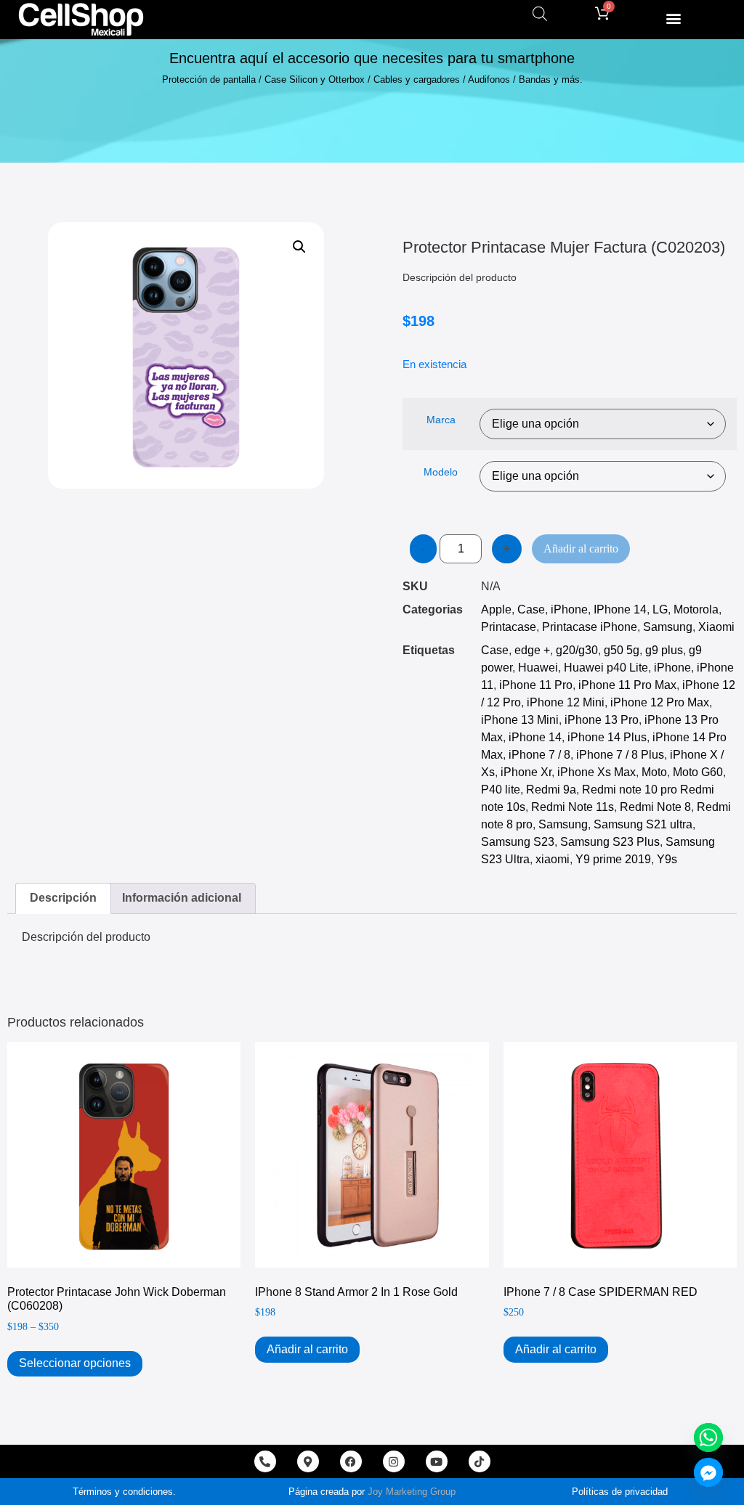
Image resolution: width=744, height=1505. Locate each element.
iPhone (569, 609)
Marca (441, 420)
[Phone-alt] (265, 1461)
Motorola (696, 609)
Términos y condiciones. (124, 1491)
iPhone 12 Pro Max (659, 702)
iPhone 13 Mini (520, 720)
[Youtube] (437, 1461)
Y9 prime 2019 (613, 859)
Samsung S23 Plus (610, 842)
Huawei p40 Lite (606, 667)
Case (531, 609)
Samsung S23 (517, 842)
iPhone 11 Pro (536, 685)
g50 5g (621, 650)
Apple (496, 609)
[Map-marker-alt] (308, 1461)
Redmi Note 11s (572, 807)
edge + (532, 650)
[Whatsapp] (708, 1437)
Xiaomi (716, 627)
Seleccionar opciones (75, 1363)
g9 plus (664, 650)
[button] (673, 18)
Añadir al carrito (580, 548)
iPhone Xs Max (596, 772)
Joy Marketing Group (412, 1491)
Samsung (667, 627)
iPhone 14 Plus (607, 737)
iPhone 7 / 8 (539, 755)
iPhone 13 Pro (602, 720)
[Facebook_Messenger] (708, 1472)
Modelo (441, 472)
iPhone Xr (526, 772)
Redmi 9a (551, 789)
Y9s (667, 859)
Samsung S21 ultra (643, 824)
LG (660, 609)
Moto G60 (698, 772)
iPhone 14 (535, 737)
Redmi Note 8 (655, 807)
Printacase (508, 627)
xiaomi (552, 859)
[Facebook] (351, 1461)
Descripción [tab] (63, 898)
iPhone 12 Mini (565, 702)
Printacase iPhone (589, 627)
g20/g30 (577, 650)
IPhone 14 (620, 609)
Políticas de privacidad (620, 1491)
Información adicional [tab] (181, 898)
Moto (654, 772)
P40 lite (500, 789)
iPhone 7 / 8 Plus (620, 755)
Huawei (538, 667)
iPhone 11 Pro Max (627, 685)
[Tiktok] (479, 1461)
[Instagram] (394, 1461)
